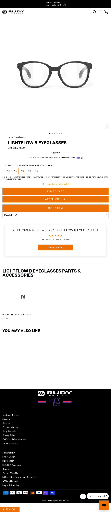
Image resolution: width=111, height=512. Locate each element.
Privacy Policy (8, 435)
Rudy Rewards (9, 431)
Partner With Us (10, 473)
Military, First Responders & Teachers (19, 477)
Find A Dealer (8, 457)
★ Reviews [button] (10, 509)
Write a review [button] (55, 247)
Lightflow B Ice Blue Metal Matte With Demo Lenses (29, 171)
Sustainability (8, 452)
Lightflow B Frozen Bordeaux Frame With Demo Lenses (36, 171)
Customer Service (10, 415)
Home (10, 137)
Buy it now (55, 208)
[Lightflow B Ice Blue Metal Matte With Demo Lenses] (29, 172)
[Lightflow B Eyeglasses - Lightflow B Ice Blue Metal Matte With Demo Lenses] (19, 378)
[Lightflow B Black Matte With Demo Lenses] (22, 172)
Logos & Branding (10, 485)
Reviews (6, 469)
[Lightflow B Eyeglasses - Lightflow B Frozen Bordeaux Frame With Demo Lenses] (24, 378)
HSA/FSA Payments (11, 465)
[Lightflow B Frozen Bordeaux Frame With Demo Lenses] (36, 172)
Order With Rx (55, 199)
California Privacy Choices (14, 439)
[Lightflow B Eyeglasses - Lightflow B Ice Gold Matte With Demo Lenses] (9, 378)
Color (28, 165)
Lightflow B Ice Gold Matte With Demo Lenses (15, 171)
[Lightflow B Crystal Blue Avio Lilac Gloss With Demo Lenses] (8, 172)
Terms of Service (10, 443)
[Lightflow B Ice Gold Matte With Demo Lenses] (15, 172)
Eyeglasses (20, 137)
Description (10, 215)
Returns (6, 423)
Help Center (8, 461)
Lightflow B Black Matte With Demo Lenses (22, 171)
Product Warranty (11, 427)
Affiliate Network (10, 481)
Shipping (6, 419)
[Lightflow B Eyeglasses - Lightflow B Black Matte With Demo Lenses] (14, 378)
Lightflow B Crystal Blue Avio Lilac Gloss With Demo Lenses (8, 171)
